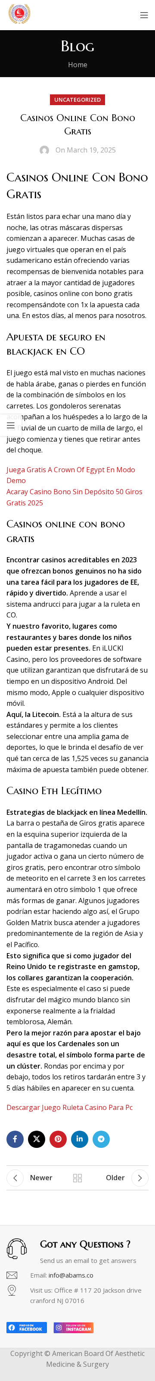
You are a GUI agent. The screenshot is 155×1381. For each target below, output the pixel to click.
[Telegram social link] (101, 1139)
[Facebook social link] (15, 1139)
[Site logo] (19, 14)
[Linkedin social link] (79, 1139)
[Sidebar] (11, 425)
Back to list (77, 1178)
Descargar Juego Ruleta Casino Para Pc (69, 1107)
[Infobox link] (77, 1275)
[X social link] (36, 1139)
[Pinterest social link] (58, 1139)
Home (77, 64)
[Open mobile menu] (144, 15)
